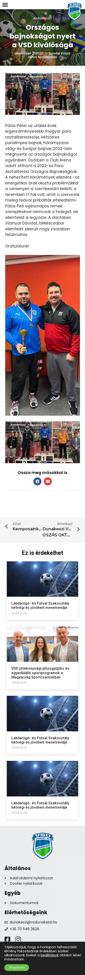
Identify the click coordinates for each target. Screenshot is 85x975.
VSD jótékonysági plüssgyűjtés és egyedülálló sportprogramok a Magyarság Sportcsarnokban (40, 672)
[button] (5, 4)
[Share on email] (48, 481)
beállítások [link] (50, 955)
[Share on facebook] (37, 481)
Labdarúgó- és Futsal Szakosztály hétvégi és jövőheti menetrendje (40, 605)
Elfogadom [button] (16, 967)
